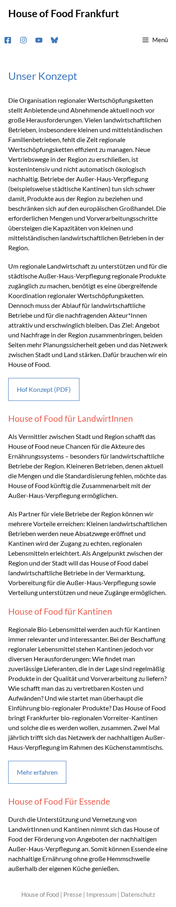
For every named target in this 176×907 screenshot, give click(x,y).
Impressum (101, 894)
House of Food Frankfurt (63, 13)
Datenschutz (138, 894)
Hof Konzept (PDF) (44, 389)
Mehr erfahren (37, 772)
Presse (72, 894)
